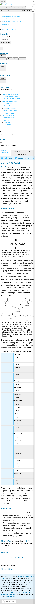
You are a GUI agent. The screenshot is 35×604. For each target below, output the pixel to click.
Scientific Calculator (10, 108)
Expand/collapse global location (33, 157)
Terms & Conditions (25, 592)
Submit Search (5, 42)
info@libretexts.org (10, 596)
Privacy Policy (14, 592)
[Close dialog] (1, 142)
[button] (7, 122)
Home (10, 158)
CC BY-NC (26, 541)
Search (4, 601)
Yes (5, 569)
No (11, 569)
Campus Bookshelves (25, 158)
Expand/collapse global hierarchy (3, 158)
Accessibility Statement (8, 594)
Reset (3, 56)
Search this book (5, 36)
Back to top (4, 552)
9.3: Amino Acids (6, 541)
